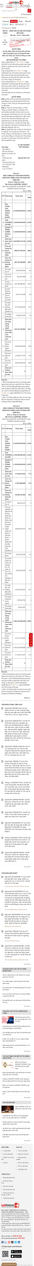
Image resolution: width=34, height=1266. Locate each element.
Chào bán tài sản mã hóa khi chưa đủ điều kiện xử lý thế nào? (23, 1019)
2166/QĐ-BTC (20, 81)
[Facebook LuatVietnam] (2, 1242)
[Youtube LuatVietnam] (9, 1242)
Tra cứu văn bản (22, 1150)
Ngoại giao (8, 926)
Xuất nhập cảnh (16, 926)
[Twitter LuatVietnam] (16, 1242)
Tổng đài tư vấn (22, 1169)
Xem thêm (27, 866)
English (24, 5)
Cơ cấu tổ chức (9, 886)
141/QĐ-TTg (20, 71)
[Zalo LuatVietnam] (6, 1242)
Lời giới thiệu (7, 1150)
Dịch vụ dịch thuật (23, 1162)
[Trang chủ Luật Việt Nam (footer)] (16, 1205)
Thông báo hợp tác (8, 1198)
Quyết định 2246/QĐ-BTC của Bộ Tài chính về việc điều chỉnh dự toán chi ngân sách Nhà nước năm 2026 (17, 814)
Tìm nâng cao (26, 14)
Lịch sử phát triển (8, 1154)
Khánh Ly (27, 698)
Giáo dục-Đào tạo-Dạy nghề (13, 959)
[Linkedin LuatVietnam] (19, 1242)
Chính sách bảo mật (9, 1189)
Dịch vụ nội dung (23, 1166)
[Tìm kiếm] (29, 11)
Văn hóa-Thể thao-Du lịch (21, 886)
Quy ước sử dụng (8, 1186)
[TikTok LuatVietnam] (12, 1242)
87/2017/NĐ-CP (20, 62)
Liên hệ (5, 1162)
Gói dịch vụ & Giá (16, 5)
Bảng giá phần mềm (9, 1177)
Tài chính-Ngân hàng (11, 909)
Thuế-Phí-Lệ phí (22, 909)
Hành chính (25, 959)
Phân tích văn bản (23, 1154)
